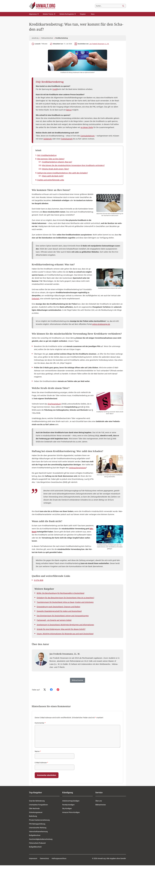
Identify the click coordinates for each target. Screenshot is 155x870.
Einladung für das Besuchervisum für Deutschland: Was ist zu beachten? (65, 598)
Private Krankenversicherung (39, 820)
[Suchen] (123, 6)
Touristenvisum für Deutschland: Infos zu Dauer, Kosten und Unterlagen (65, 602)
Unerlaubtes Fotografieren (38, 805)
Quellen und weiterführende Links (50, 180)
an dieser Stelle (87, 127)
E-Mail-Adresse (41, 763)
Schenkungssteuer (35, 812)
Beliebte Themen (48, 14)
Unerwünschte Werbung (37, 828)
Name (38, 751)
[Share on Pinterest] (58, 690)
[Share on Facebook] (51, 690)
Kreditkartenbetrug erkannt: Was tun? (57, 162)
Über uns (98, 801)
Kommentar (40, 723)
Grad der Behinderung (37, 801)
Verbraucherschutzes (77, 468)
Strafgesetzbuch (54, 404)
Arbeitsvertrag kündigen (70, 801)
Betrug (69, 110)
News (92, 14)
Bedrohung (33, 816)
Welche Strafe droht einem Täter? (55, 169)
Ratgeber (83, 14)
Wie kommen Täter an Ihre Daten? (50, 159)
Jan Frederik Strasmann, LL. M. (99, 44)
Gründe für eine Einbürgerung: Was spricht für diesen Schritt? (61, 629)
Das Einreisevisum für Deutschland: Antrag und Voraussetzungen (63, 616)
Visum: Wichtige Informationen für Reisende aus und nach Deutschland (65, 634)
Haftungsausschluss (59, 858)
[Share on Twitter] (45, 690)
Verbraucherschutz (47, 38)
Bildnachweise (100, 805)
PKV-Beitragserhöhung (37, 824)
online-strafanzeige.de (101, 324)
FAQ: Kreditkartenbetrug (47, 155)
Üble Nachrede (34, 808)
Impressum (33, 858)
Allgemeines (33, 14)
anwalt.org (35, 38)
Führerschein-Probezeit (37, 843)
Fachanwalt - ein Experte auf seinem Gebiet (54, 620)
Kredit (54, 89)
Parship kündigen (68, 805)
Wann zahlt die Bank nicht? (53, 176)
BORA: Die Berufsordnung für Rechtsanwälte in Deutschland (60, 593)
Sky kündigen (67, 808)
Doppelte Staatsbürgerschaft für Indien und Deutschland (59, 611)
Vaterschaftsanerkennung (38, 831)
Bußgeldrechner (34, 835)
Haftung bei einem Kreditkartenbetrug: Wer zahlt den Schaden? (62, 173)
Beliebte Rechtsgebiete (67, 14)
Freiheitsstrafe (67, 139)
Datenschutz (44, 858)
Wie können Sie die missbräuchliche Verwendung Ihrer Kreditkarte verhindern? (73, 165)
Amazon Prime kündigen (71, 812)
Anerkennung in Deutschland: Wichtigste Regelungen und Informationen (65, 625)
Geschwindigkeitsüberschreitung (40, 839)
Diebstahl (35, 299)
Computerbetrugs (87, 136)
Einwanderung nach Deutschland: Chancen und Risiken (58, 607)
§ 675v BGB (38, 580)
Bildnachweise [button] (77, 680)
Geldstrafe (47, 139)
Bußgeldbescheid (35, 847)
